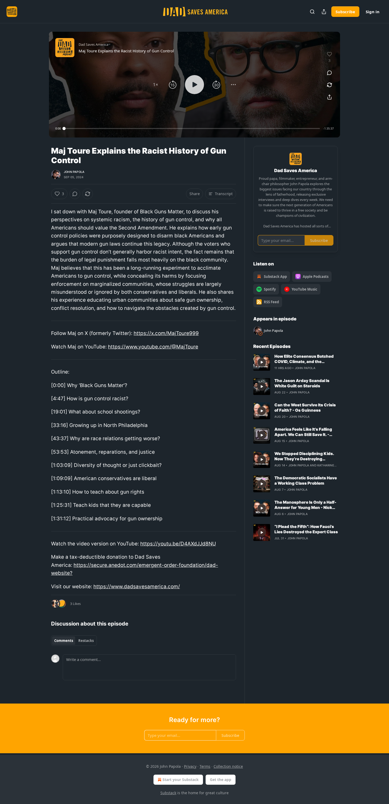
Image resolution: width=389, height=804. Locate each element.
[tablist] (74, 640)
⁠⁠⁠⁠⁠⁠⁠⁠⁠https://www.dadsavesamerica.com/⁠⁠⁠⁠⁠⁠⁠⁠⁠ (136, 587)
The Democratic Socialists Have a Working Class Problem (305, 480)
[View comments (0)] (329, 73)
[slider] (192, 128)
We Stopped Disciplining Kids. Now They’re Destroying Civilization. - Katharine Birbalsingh (304, 456)
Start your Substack (180, 779)
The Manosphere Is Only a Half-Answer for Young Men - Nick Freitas (305, 505)
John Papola (74, 172)
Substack (168, 792)
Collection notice (228, 766)
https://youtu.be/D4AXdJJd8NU (178, 544)
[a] (261, 362)
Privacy (190, 766)
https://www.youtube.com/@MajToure (153, 347)
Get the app (220, 779)
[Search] (312, 11)
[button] (156, 84)
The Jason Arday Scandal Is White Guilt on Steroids (301, 383)
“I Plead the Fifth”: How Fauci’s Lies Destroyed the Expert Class (306, 529)
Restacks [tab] (86, 640)
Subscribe (345, 11)
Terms (205, 766)
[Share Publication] (324, 11)
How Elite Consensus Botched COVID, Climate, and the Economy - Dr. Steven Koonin (304, 359)
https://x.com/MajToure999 (166, 333)
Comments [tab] (63, 640)
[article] (295, 362)
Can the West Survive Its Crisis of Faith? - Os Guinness (305, 407)
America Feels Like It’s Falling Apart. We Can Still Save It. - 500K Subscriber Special (303, 432)
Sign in (372, 11)
